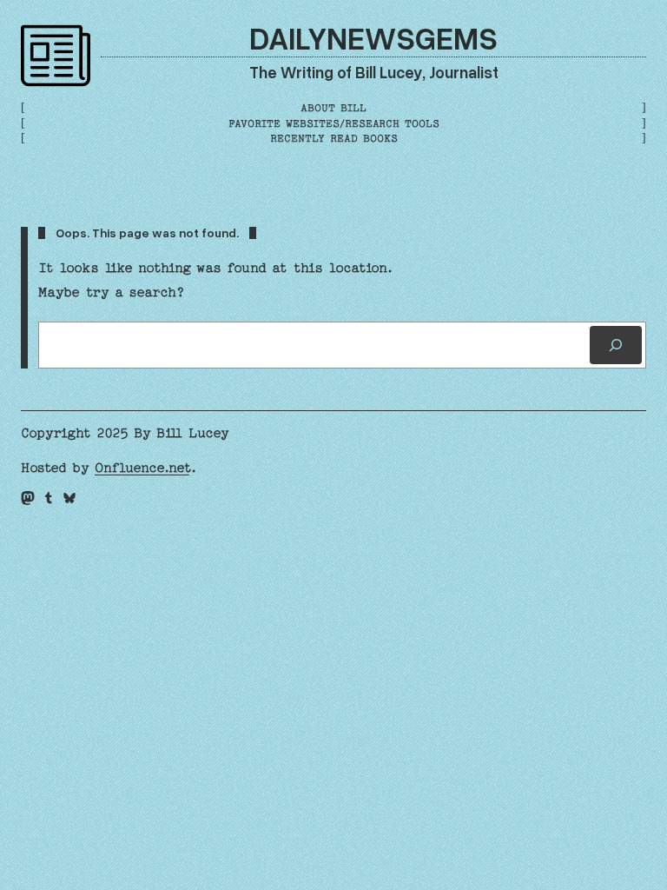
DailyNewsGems (373, 37)
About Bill (333, 108)
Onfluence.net (142, 468)
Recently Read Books (334, 138)
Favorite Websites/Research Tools (333, 123)
